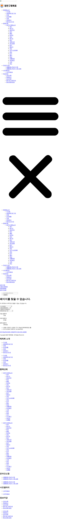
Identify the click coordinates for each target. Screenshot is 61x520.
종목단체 (5, 23)
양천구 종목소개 (11, 25)
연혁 (7, 15)
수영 (11, 62)
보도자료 (8, 79)
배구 (11, 45)
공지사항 (8, 75)
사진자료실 (9, 72)
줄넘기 (11, 47)
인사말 (8, 11)
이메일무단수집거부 (16, 332)
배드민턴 (12, 30)
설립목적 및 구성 (11, 13)
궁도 (11, 48)
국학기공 (12, 42)
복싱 (11, 55)
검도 (11, 37)
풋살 (11, 57)
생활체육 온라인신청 (12, 67)
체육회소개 (6, 10)
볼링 (11, 33)
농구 (11, 53)
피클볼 (8, 420)
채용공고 (8, 77)
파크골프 (12, 60)
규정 (7, 18)
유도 (11, 63)
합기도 (11, 38)
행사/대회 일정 (10, 82)
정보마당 (5, 74)
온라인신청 (6, 65)
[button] (30, 146)
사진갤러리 (6, 70)
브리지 (8, 418)
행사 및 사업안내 (11, 80)
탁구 (11, 32)
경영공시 (8, 20)
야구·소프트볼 (14, 50)
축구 (11, 27)
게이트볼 (12, 43)
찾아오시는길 (10, 21)
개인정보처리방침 (5, 332)
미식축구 (8, 416)
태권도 (11, 35)
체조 (7, 413)
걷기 (7, 415)
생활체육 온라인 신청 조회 (13, 68)
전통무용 (12, 58)
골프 (11, 52)
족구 (11, 40)
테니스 (11, 28)
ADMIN (24, 332)
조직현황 (8, 16)
